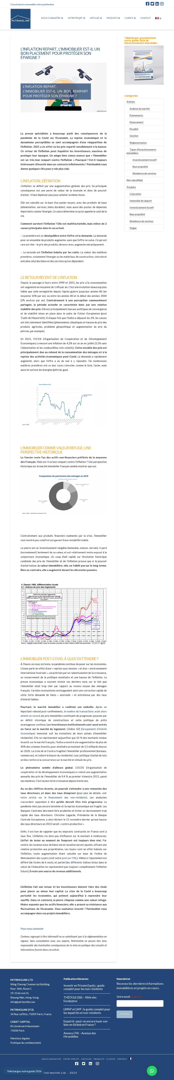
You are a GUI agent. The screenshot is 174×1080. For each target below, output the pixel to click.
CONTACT (122, 1059)
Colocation (135, 193)
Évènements (136, 115)
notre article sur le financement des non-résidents (53, 797)
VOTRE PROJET (71, 1059)
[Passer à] (158, 19)
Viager (133, 227)
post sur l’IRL (69, 857)
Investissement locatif (144, 159)
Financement (136, 122)
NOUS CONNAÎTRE (51, 1059)
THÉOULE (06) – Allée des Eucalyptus (80, 999)
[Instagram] (162, 4)
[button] (152, 1071)
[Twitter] (152, 4)
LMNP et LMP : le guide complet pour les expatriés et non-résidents (87, 1011)
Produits (131, 187)
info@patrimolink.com (22, 1001)
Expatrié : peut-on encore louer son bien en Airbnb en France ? (86, 1023)
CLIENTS (111, 1059)
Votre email (129, 996)
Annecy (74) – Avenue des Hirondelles (80, 1035)
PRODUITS (99, 1059)
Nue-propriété (140, 166)
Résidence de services (144, 173)
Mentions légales (20, 1038)
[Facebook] (147, 4)
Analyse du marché (140, 108)
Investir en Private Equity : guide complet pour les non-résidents (84, 987)
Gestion (134, 135)
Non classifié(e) (135, 180)
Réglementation (138, 142)
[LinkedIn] (157, 4)
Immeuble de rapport (141, 200)
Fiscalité (134, 128)
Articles (131, 101)
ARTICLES (86, 1059)
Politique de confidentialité (25, 1042)
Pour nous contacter (32, 928)
